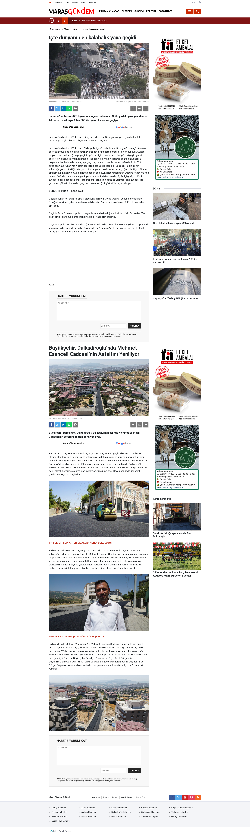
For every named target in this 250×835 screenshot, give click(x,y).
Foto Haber (165, 11)
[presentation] (58, 20)
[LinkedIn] (63, 108)
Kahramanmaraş (109, 11)
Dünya (66, 29)
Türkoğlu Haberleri (179, 812)
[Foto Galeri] (199, 2)
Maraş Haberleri (58, 807)
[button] (133, 108)
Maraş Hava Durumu (60, 821)
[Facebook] (51, 108)
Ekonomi (127, 11)
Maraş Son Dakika (179, 816)
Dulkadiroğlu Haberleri (121, 812)
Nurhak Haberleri (88, 816)
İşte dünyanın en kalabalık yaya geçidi (89, 29)
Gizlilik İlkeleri (126, 797)
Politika (151, 11)
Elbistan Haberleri (119, 807)
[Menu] (189, 11)
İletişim (115, 797)
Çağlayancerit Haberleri (182, 807)
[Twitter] (57, 108)
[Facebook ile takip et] (172, 797)
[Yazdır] (75, 108)
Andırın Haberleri (88, 812)
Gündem (139, 11)
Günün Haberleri (72, 3)
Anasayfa (56, 29)
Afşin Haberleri (88, 807)
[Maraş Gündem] (71, 11)
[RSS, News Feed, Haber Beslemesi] (198, 797)
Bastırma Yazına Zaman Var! (94, 20)
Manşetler (58, 3)
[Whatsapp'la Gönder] (69, 108)
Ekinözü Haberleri (59, 812)
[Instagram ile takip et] (191, 797)
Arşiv (83, 3)
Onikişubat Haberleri (150, 812)
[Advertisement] (99, 263)
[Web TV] (193, 2)
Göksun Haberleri (149, 807)
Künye (106, 797)
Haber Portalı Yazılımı (62, 831)
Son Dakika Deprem (150, 816)
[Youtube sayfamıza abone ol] (185, 797)
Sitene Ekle (92, 3)
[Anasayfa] (50, 3)
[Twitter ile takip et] (178, 797)
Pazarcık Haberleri (59, 816)
